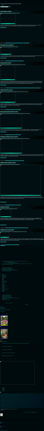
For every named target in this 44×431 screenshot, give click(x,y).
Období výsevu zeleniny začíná (8, 162)
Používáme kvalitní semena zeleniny (9, 136)
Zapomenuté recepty (5, 289)
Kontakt (1, 306)
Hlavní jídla (18, 13)
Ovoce (3, 282)
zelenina (16, 160)
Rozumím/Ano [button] (25, 412)
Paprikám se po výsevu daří (7, 229)
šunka (18, 227)
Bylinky (3, 274)
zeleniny (13, 134)
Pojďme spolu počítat (5, 62)
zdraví (21, 227)
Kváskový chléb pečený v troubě (23, 261)
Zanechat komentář (18, 109)
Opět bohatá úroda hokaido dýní (13, 262)
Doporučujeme (28, 113)
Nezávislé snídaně (4, 206)
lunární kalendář (4, 281)
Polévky (3, 283)
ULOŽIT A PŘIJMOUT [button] (3, 430)
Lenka (3, 264)
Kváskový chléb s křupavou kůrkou (7, 297)
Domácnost (4, 275)
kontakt (3, 387)
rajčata (10, 109)
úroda (12, 109)
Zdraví (24, 64)
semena (11, 134)
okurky (11, 227)
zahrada (9, 244)
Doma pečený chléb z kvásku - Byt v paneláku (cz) (9, 261)
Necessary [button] (2, 422)
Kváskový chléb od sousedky (6, 270)
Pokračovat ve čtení (3, 27)
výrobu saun (27, 304)
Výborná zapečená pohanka (6, 294)
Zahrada (16, 46)
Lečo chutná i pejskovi (5, 11)
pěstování (9, 160)
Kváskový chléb (8, 227)
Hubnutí (3, 278)
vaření (14, 109)
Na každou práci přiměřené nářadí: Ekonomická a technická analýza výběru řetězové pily (15, 343)
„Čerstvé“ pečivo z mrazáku (8, 264)
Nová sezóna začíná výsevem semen (9, 111)
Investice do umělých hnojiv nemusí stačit (25, 263)
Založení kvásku (4, 298)
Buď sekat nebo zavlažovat (7, 44)
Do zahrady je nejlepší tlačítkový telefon (8, 269)
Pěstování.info (4, 341)
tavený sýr (3, 389)
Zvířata (3, 291)
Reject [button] (29, 412)
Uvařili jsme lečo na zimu (6, 89)
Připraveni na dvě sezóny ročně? (7, 349)
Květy (3, 279)
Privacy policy (2, 307)
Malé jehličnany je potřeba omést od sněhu (8, 352)
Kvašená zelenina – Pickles (6, 296)
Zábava (3, 286)
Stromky (3, 285)
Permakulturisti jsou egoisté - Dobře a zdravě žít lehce (10, 263)
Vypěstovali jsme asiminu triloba (7, 267)
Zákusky (3, 288)
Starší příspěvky (2, 245)
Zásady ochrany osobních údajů (5, 309)
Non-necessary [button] (2, 426)
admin (12, 13)
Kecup (3, 390)
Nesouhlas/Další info (33, 412)
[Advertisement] (22, 35)
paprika (8, 109)
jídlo (6, 109)
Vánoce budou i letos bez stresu (7, 268)
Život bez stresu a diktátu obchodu (7, 346)
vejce (19, 227)
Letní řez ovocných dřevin (6, 299)
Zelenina (15, 208)
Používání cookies (3, 308)
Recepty (3, 284)
